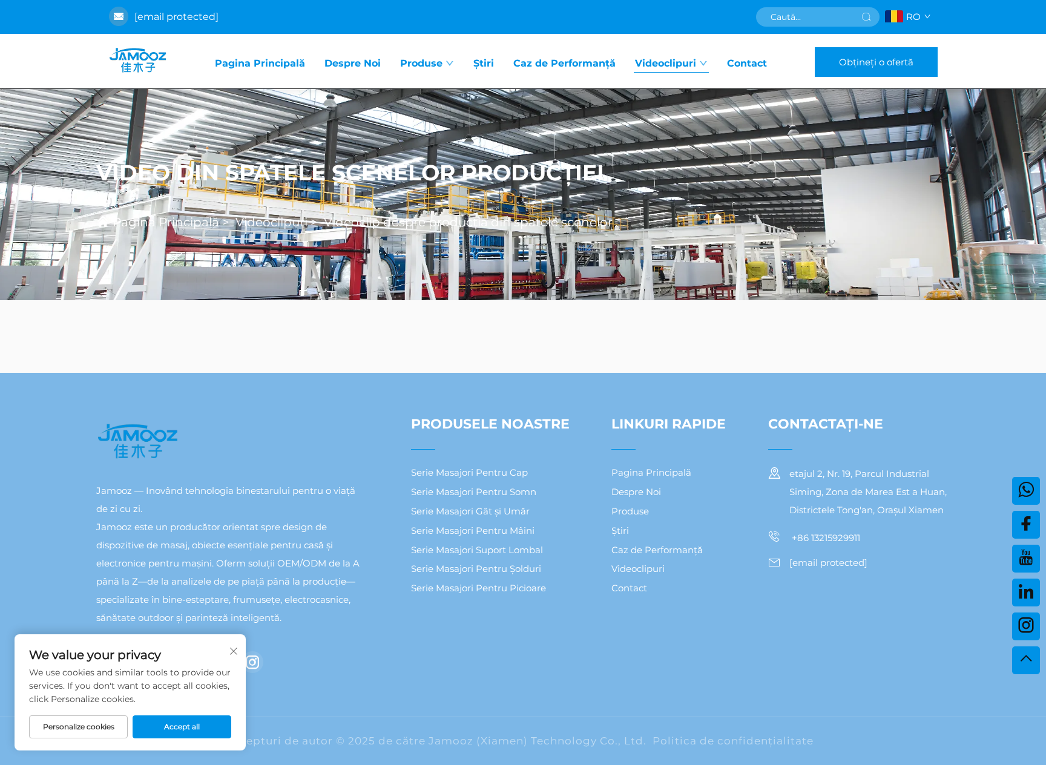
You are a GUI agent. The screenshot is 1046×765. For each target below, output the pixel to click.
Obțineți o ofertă (876, 62)
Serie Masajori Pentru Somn (473, 491)
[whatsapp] (1026, 491)
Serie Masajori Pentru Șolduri (476, 568)
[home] (137, 61)
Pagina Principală (260, 63)
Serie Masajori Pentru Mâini (473, 530)
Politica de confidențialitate (733, 741)
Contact (747, 63)
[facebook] (1026, 525)
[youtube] (1026, 559)
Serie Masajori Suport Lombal (477, 550)
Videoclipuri (665, 63)
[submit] (866, 17)
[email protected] (176, 16)
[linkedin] (1026, 592)
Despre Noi (352, 63)
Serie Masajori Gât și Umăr (470, 511)
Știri (483, 63)
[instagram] (252, 662)
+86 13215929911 (824, 537)
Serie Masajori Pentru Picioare (478, 588)
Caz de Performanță (564, 63)
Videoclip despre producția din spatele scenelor (468, 222)
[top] (1026, 660)
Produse (421, 63)
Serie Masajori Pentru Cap (469, 472)
